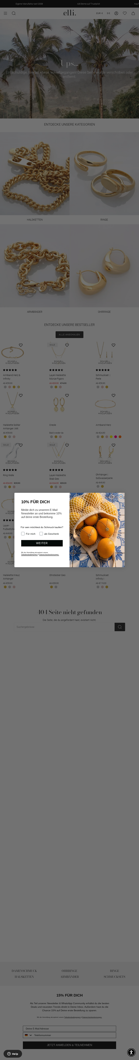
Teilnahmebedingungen (29, 554)
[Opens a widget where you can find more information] (12, 1054)
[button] (131, 1052)
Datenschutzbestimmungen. (49, 554)
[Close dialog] (121, 496)
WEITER (42, 543)
